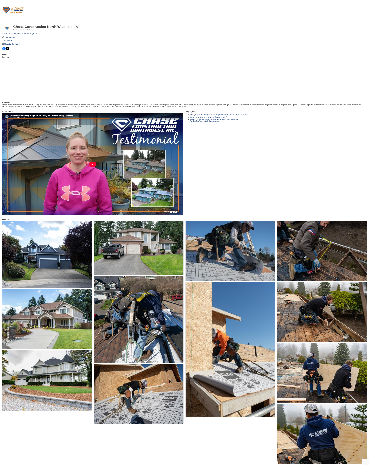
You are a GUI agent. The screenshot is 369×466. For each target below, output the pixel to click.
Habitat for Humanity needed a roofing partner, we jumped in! (210, 116)
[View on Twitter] (7, 50)
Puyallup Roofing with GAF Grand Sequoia (204, 121)
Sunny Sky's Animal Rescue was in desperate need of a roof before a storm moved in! (219, 114)
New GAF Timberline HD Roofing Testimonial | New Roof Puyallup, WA (214, 119)
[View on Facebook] (4, 50)
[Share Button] (77, 27)
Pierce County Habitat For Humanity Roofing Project (207, 117)
